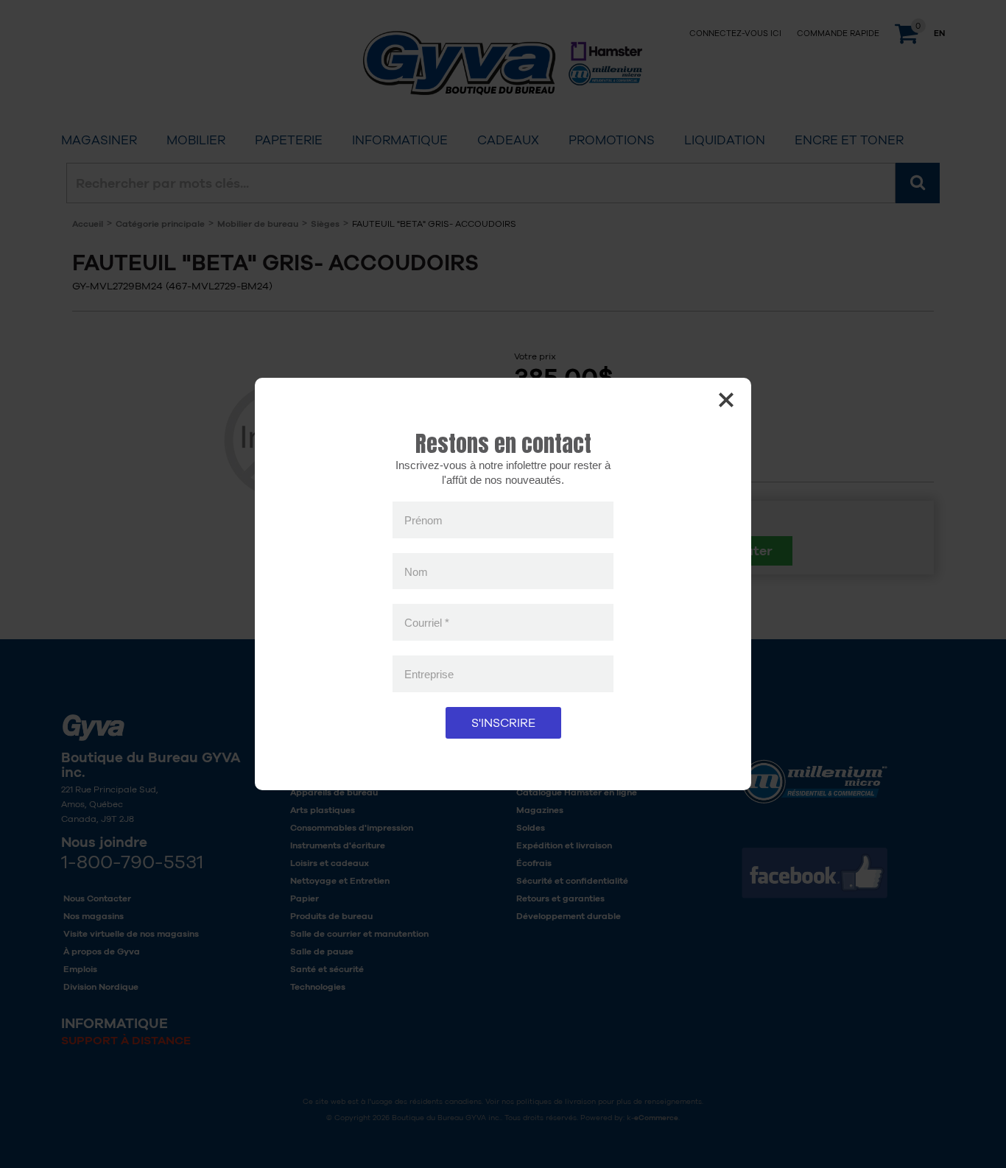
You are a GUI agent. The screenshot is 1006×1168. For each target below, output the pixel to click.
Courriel (426, 622)
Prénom (423, 520)
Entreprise (429, 673)
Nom (416, 571)
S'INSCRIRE (503, 723)
